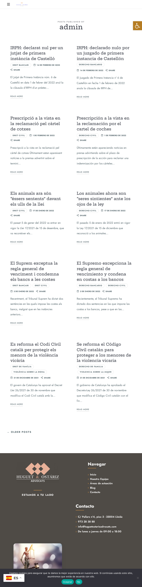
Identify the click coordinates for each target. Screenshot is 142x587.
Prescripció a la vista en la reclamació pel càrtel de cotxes (35, 123)
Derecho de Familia (91, 366)
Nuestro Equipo (99, 479)
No (79, 581)
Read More (16, 96)
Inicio (93, 474)
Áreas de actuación (101, 483)
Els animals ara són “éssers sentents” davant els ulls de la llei (35, 199)
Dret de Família (22, 366)
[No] (137, 578)
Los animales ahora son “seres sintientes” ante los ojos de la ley (103, 199)
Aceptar (67, 581)
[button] (137, 25)
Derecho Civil (87, 135)
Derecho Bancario (90, 64)
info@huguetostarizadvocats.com (97, 527)
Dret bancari (21, 65)
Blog (92, 488)
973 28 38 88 (86, 522)
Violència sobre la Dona (29, 372)
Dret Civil (19, 135)
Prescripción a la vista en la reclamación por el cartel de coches (103, 123)
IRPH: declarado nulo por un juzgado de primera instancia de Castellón (103, 53)
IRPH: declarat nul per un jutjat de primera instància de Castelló (36, 53)
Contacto (95, 492)
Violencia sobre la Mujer (96, 372)
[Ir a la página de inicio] (37, 472)
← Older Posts (19, 432)
